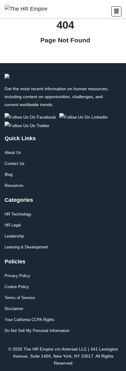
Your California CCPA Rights (29, 319)
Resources (14, 185)
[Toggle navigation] (116, 11)
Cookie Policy (17, 286)
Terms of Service (20, 297)
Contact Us (14, 163)
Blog (9, 174)
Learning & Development (26, 247)
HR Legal (13, 225)
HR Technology (18, 214)
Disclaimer (14, 308)
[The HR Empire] (31, 116)
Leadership (14, 236)
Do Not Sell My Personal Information (37, 330)
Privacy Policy (17, 275)
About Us (13, 152)
